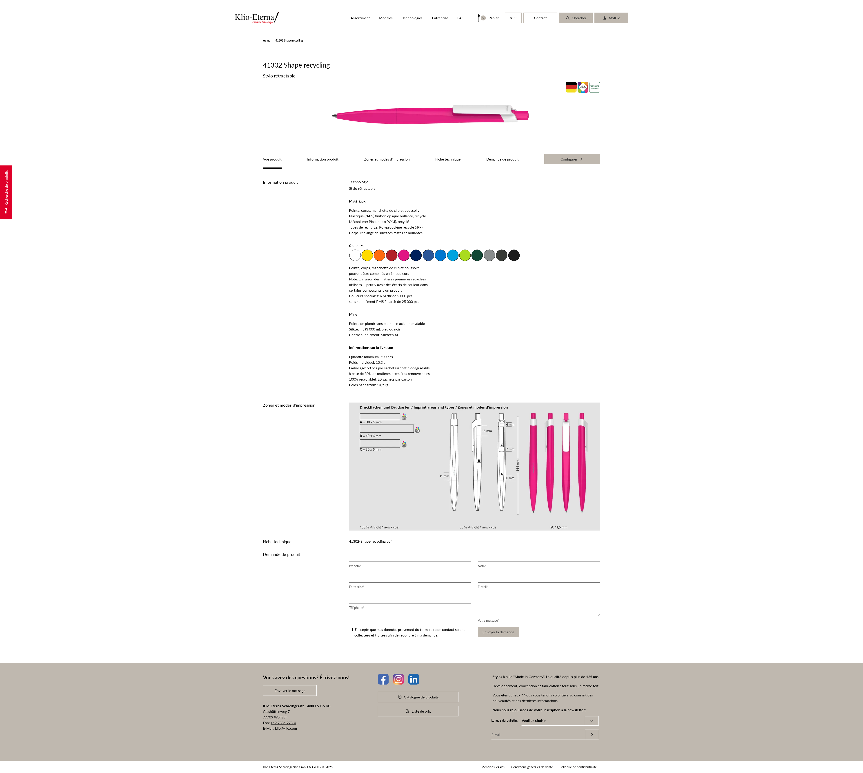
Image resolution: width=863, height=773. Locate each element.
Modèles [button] (386, 18)
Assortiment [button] (360, 18)
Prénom (355, 566)
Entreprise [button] (440, 18)
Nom (482, 566)
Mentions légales (493, 767)
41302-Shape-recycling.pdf (370, 541)
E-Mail (483, 587)
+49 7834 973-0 (283, 722)
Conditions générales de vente (532, 767)
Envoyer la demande (498, 632)
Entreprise (356, 587)
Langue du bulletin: (504, 720)
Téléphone (356, 608)
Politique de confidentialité (578, 767)
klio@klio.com (286, 728)
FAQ (461, 18)
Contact (540, 18)
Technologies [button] (412, 18)
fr (511, 18)
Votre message (488, 620)
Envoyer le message (290, 690)
